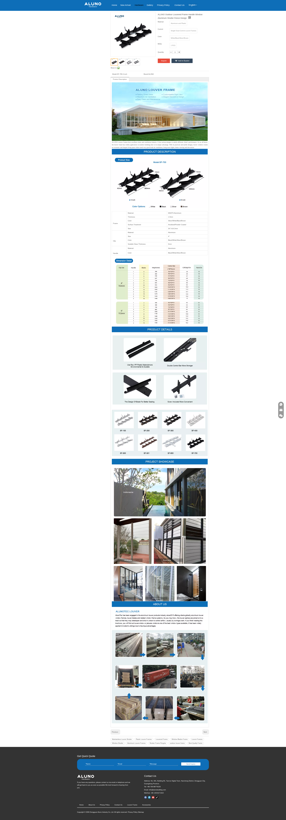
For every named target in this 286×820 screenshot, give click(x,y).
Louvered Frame (162, 739)
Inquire (164, 61)
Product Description (120, 79)
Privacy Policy (105, 805)
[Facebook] (145, 797)
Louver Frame (132, 805)
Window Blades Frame (180, 739)
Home (81, 805)
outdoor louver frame (177, 743)
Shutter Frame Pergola (158, 743)
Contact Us (118, 805)
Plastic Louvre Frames (144, 739)
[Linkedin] (149, 797)
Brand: (146, 74)
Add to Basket (183, 61)
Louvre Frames (197, 739)
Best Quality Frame (195, 743)
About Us (91, 805)
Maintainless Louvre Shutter (122, 739)
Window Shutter (117, 743)
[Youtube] (153, 797)
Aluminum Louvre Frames (136, 743)
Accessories (146, 805)
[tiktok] (157, 797)
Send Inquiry (190, 764)
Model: (114, 74)
